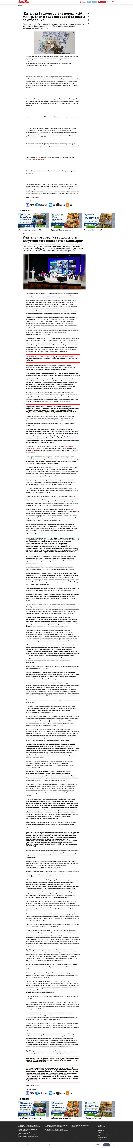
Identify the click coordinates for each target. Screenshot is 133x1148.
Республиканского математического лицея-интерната (43, 421)
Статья (20, 5)
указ (75, 511)
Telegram (101, 2)
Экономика (26, 10)
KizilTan (23, 1)
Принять (106, 1145)
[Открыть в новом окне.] (30, 205)
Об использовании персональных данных (28, 1136)
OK (94, 2)
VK (89, 2)
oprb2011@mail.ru (38, 159)
